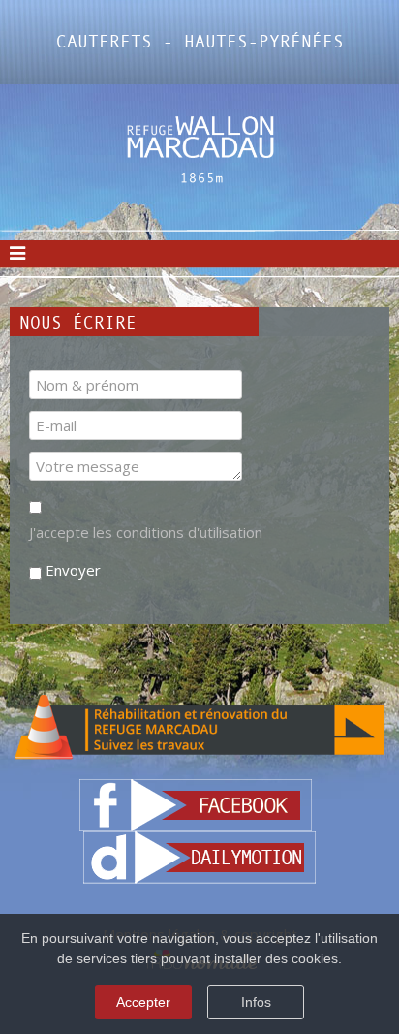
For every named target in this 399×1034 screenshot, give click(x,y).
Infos (256, 1002)
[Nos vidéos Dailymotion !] (199, 855)
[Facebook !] (195, 803)
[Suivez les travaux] (199, 726)
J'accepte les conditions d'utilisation (145, 532)
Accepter (143, 1002)
